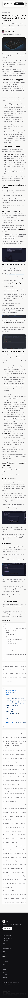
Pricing (4, 943)
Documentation (6, 948)
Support (4, 974)
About (4, 969)
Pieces (9, 4)
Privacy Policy (4, 984)
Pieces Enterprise (7, 938)
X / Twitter (5, 961)
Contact (4, 977)
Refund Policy (11, 984)
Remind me (20, 3)
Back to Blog (6, 12)
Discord (4, 959)
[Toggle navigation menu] (26, 4)
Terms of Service (17, 984)
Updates (4, 972)
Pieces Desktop (6, 935)
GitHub (4, 953)
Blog (3, 951)
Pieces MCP (5, 940)
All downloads (7, 928)
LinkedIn (4, 964)
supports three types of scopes (15, 274)
